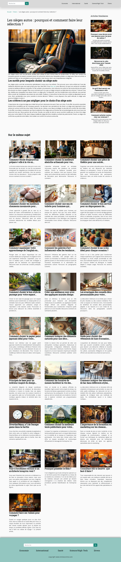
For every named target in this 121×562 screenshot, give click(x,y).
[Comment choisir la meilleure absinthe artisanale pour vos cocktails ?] (60, 149)
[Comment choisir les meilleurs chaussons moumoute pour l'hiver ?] (25, 193)
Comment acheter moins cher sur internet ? (101, 116)
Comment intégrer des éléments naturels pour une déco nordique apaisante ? (60, 339)
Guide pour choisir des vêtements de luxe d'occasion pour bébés (94, 339)
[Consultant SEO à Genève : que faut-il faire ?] (96, 458)
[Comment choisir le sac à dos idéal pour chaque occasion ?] (96, 237)
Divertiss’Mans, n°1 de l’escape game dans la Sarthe (24, 425)
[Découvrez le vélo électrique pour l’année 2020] (101, 53)
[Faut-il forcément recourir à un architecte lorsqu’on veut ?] (25, 458)
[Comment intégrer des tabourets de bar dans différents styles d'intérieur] (96, 370)
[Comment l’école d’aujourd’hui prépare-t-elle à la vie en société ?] (25, 149)
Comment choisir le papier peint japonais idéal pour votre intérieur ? (25, 339)
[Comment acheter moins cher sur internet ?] (101, 107)
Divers (110, 3)
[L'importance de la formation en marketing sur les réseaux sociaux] (96, 414)
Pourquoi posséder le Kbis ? (58, 468)
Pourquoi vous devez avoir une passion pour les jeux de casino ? (101, 36)
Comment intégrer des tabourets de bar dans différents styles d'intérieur (96, 383)
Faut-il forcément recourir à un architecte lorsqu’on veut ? (24, 469)
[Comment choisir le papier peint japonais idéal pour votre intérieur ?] (25, 326)
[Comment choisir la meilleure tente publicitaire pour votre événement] (60, 414)
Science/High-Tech (98, 3)
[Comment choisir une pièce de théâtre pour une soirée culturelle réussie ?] (96, 149)
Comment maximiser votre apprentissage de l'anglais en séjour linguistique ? (23, 250)
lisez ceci (53, 86)
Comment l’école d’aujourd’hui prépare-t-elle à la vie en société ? (24, 162)
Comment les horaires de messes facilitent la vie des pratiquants (58, 383)
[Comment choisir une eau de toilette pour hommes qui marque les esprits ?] (60, 193)
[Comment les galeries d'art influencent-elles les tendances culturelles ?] (60, 237)
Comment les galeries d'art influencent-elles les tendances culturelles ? (60, 250)
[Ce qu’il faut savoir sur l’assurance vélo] (101, 80)
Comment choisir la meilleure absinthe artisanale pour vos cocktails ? (59, 162)
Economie (65, 3)
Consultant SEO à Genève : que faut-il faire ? (95, 469)
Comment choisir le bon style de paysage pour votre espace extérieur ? (25, 294)
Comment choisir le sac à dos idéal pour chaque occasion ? (94, 249)
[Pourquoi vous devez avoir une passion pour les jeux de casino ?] (101, 26)
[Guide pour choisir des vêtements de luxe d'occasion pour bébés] (96, 326)
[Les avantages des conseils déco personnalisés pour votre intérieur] (96, 282)
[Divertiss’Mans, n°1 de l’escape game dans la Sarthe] (25, 414)
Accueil (9, 12)
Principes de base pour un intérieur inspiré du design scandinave (22, 383)
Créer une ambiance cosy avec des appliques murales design (59, 293)
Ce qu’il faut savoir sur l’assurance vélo (101, 89)
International (76, 3)
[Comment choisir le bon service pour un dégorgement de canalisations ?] (96, 193)
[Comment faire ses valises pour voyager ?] (25, 502)
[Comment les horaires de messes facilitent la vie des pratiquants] (60, 370)
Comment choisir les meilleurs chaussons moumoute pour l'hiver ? (24, 206)
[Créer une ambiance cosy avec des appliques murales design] (60, 282)
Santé (86, 3)
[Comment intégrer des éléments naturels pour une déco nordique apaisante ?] (60, 326)
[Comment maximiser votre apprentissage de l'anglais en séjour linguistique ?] (25, 237)
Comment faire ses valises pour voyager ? (24, 514)
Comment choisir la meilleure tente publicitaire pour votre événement (59, 427)
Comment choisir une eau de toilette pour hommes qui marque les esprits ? (59, 206)
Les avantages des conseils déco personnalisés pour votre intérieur (96, 294)
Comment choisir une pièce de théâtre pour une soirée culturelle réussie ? (95, 162)
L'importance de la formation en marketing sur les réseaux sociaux (96, 427)
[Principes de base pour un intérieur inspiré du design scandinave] (25, 370)
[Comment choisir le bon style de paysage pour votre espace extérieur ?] (25, 282)
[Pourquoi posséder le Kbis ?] (60, 458)
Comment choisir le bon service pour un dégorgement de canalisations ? (95, 206)
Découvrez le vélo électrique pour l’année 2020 (101, 63)
